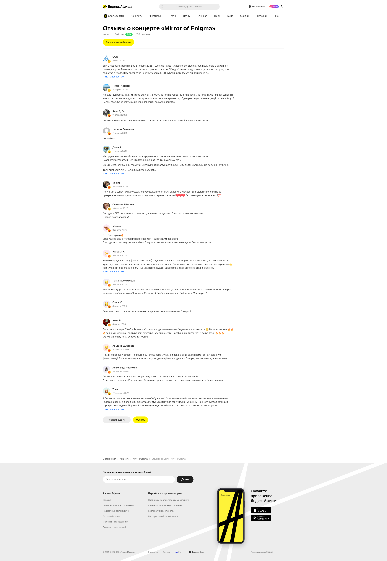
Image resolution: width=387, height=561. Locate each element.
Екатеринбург (109, 459)
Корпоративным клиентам (161, 511)
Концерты (124, 459)
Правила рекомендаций (114, 527)
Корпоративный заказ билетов (163, 516)
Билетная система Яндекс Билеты (165, 505)
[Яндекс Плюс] (274, 6)
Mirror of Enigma (140, 459)
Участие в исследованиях (115, 522)
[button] (276, 16)
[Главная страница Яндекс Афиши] (105, 7)
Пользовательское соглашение (118, 505)
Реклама (166, 552)
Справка (107, 500)
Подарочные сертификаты (116, 511)
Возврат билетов (111, 516)
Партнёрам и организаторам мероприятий (169, 500)
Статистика (153, 552)
